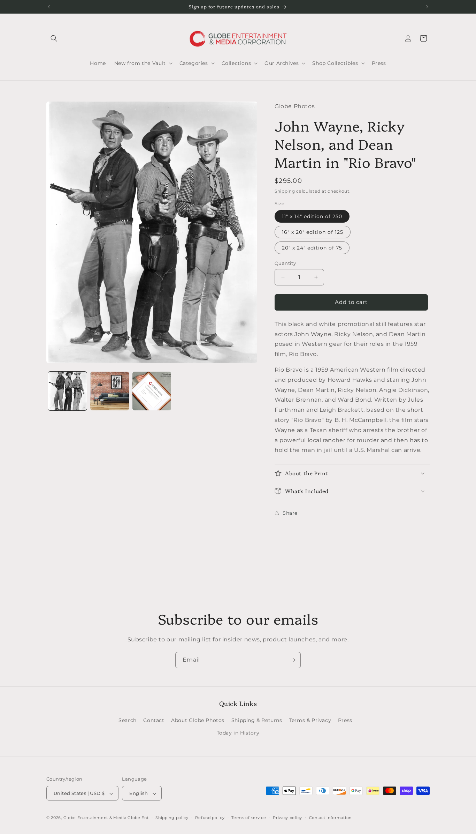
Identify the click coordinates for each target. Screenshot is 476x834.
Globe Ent (138, 818)
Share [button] (290, 513)
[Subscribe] (292, 660)
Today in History (238, 733)
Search (127, 720)
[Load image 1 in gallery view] (67, 391)
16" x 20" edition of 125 (312, 232)
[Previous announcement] (48, 6)
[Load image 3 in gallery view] (151, 391)
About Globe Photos (197, 720)
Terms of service (248, 817)
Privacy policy (287, 817)
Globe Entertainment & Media (94, 818)
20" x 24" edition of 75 (312, 248)
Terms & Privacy (310, 720)
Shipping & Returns (256, 720)
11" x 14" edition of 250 (312, 216)
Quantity (285, 263)
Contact (153, 720)
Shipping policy (172, 817)
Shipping (285, 191)
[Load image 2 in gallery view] (109, 391)
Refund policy (209, 817)
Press (345, 720)
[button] (54, 38)
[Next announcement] (427, 6)
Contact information (330, 817)
